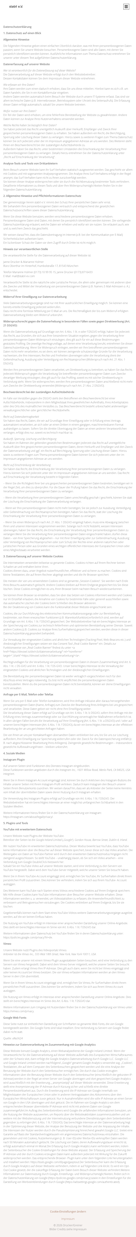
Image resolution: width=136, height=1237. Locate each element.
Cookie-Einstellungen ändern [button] (68, 1211)
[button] (126, 7)
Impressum (68, 1219)
